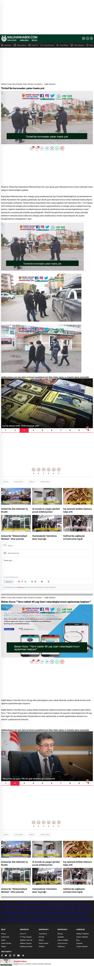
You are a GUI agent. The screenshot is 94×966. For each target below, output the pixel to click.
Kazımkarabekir (22, 921)
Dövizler (41, 937)
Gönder (9, 581)
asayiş (68, 918)
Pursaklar (4, 909)
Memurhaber (36, 918)
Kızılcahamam (68, 906)
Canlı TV (35, 45)
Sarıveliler (31, 921)
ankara (6, 481)
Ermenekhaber (6, 921)
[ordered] (32, 581)
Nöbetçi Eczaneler (26, 946)
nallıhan (31, 481)
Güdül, (29, 906)
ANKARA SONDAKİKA (9, 912)
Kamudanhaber (55, 918)
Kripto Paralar (43, 943)
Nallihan (65, 912)
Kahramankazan (44, 906)
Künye (3, 933)
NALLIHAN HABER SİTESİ (50, 909)
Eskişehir (19, 903)
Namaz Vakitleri (63, 940)
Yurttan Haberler (82, 946)
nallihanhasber (74, 912)
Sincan (10, 909)
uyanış (73, 918)
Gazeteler (7, 45)
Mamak (76, 906)
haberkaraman (81, 918)
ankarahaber (18, 481)
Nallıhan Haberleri (82, 933)
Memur (29, 918)
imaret (63, 918)
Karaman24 (71, 915)
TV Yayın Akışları (26, 937)
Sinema (60, 933)
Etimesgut (11, 906)
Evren (18, 906)
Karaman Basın (47, 921)
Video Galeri (21, 45)
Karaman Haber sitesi (9, 915)
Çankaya (83, 903)
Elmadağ (4, 906)
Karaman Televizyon (60, 921)
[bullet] (35, 581)
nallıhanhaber (45, 481)
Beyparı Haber (6, 918)
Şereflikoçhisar (19, 909)
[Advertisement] (47, 17)
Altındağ (53, 903)
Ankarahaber (35, 903)
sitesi (42, 903)
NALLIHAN (37, 909)
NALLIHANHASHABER (54, 912)
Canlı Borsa (64, 45)
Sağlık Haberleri (49, 84)
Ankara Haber (84, 912)
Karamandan (34, 915)
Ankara (9, 903)
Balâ (62, 903)
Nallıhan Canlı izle (26, 940)
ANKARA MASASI (23, 912)
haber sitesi (27, 903)
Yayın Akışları (79, 45)
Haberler (43, 915)
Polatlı (88, 906)
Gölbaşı (23, 906)
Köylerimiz (61, 946)
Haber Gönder (6, 943)
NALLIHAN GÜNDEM (38, 912)
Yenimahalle (29, 909)
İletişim (3, 946)
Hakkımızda (5, 937)
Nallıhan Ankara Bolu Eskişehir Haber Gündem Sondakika (21, 84)
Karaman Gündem (23, 915)
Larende (63, 915)
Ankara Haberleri (82, 937)
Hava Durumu (49, 45)
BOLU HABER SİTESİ (85, 909)
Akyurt (46, 903)
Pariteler (41, 946)
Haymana (35, 906)
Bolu (14, 903)
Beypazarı (67, 903)
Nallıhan (4, 903)
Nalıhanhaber (22, 918)
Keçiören (60, 906)
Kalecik (53, 906)
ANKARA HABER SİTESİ (68, 909)
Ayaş (58, 903)
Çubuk (88, 903)
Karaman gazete (84, 921)
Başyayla (38, 921)
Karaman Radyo (72, 921)
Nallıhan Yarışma (26, 943)
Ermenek (90, 918)
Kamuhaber (46, 918)
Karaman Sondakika (53, 915)
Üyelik (3, 940)
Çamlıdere (75, 903)
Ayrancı (14, 921)
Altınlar (41, 940)
